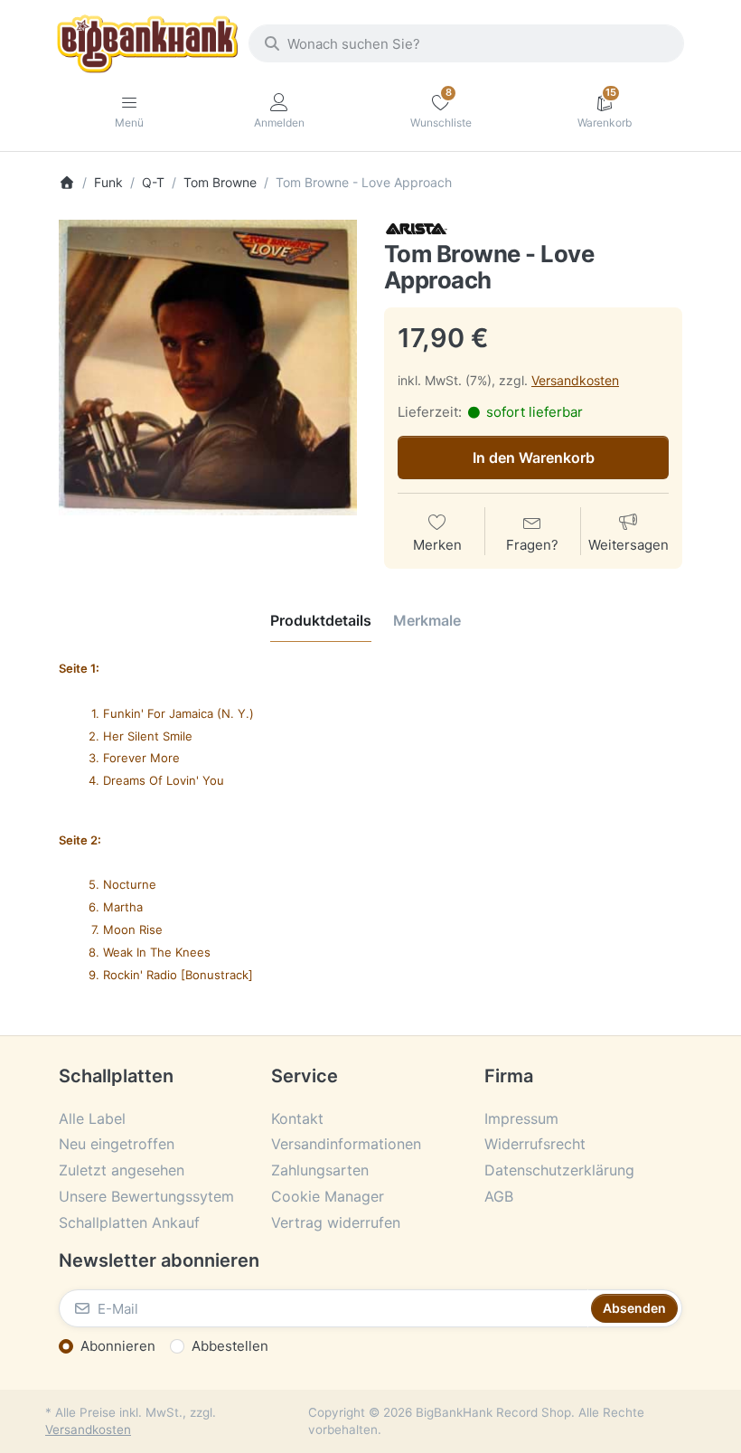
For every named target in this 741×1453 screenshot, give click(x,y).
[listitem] (208, 367)
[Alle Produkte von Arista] (416, 227)
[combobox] (466, 43)
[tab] (320, 620)
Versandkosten (575, 380)
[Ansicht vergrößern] (208, 367)
